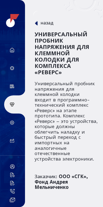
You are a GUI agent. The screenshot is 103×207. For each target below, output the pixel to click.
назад (47, 23)
